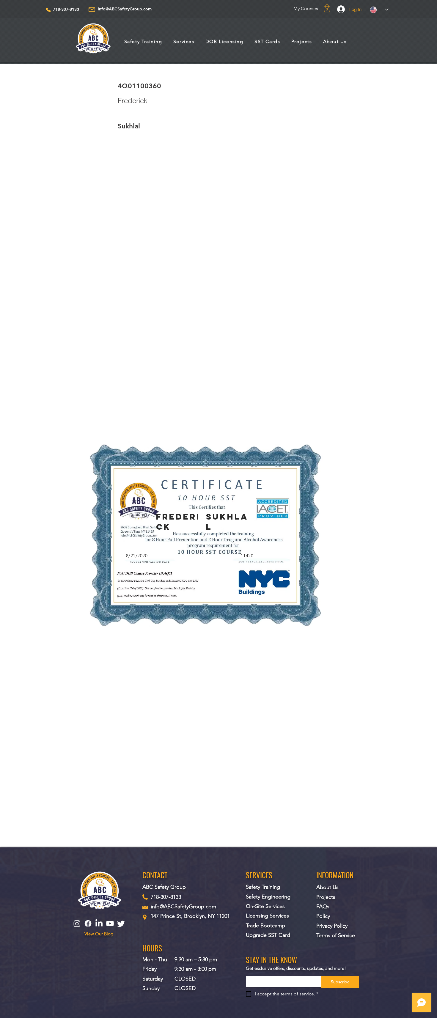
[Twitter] (121, 923)
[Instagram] (77, 923)
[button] (327, 8)
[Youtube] (110, 923)
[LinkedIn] (99, 923)
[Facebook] (88, 923)
